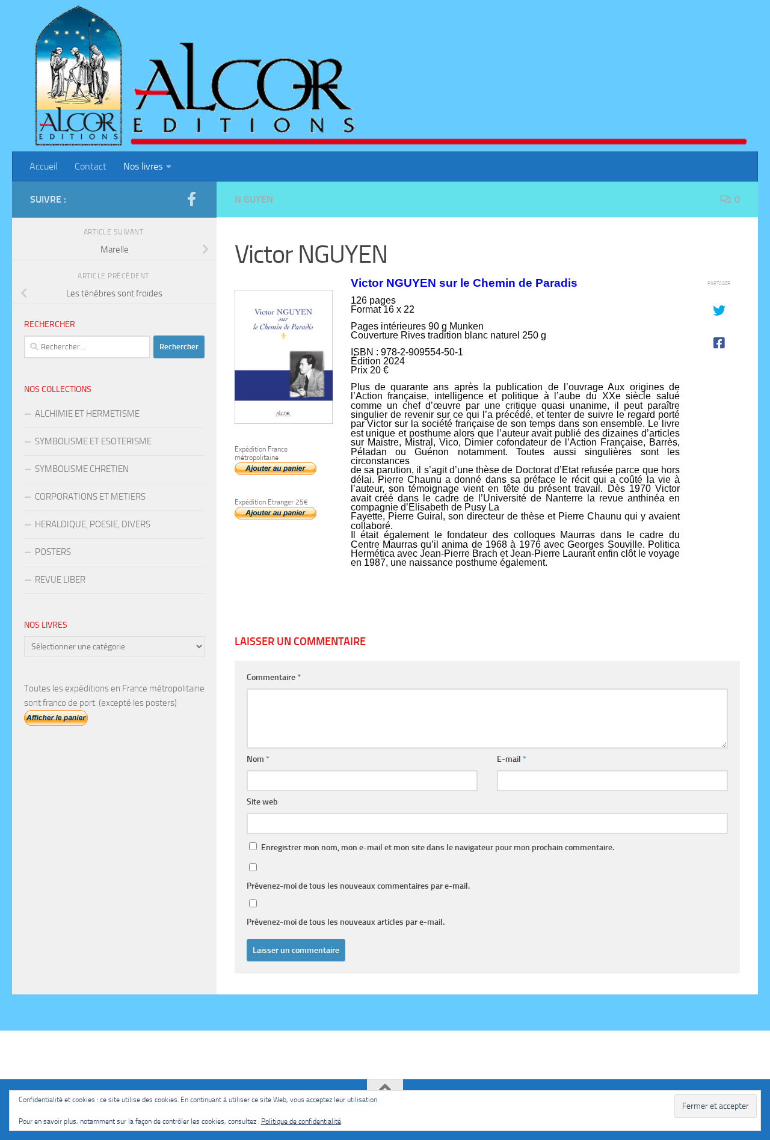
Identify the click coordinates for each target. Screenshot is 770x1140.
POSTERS (53, 552)
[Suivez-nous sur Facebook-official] (191, 199)
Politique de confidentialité (301, 1121)
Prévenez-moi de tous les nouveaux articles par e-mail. (346, 922)
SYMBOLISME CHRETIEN (82, 469)
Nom (258, 759)
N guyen (254, 199)
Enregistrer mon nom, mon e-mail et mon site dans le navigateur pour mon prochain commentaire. (437, 847)
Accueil (43, 166)
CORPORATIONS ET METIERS (90, 496)
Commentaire (274, 677)
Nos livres (142, 166)
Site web (262, 802)
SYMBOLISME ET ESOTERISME (93, 441)
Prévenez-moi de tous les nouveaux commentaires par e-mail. (358, 886)
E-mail (511, 759)
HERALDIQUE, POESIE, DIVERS (92, 524)
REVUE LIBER (60, 579)
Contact (90, 166)
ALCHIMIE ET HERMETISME (87, 413)
